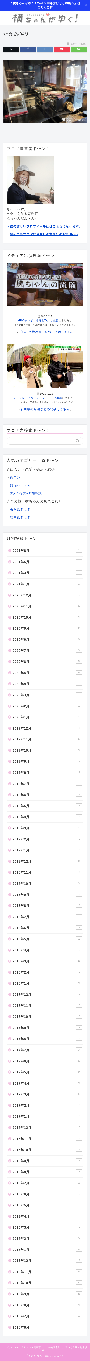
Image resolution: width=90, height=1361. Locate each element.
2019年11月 (46, 739)
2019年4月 (46, 817)
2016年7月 (46, 1183)
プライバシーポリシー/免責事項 (23, 1347)
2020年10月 (46, 617)
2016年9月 (46, 1161)
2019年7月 (46, 784)
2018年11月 (46, 872)
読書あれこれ (20, 517)
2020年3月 (46, 695)
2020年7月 (46, 651)
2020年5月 (46, 673)
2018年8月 (46, 906)
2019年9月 (46, 761)
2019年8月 (46, 772)
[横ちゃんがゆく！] (45, 21)
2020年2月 (46, 706)
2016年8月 (46, 1172)
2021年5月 (46, 562)
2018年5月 (46, 939)
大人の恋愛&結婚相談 (26, 493)
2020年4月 (46, 684)
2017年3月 (46, 1094)
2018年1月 (46, 983)
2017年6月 (46, 1061)
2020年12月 (46, 595)
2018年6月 (46, 928)
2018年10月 (46, 883)
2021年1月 (46, 584)
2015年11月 (46, 1272)
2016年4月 (46, 1216)
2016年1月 (46, 1250)
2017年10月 (46, 1017)
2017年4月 (46, 1083)
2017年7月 (46, 1050)
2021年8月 (46, 551)
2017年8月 (46, 1039)
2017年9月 (46, 1028)
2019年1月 (46, 850)
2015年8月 (46, 1305)
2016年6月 (46, 1194)
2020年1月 (46, 717)
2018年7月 (46, 917)
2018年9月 (46, 895)
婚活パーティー (22, 485)
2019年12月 (46, 728)
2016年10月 (46, 1150)
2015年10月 (46, 1283)
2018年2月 (46, 972)
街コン (15, 477)
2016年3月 (46, 1227)
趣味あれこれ (20, 509)
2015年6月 (46, 1327)
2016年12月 (46, 1127)
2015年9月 (46, 1294)
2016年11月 (46, 1139)
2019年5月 (46, 806)
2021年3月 (46, 573)
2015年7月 (46, 1316)
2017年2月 (46, 1105)
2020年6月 (46, 662)
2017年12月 (46, 994)
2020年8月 (46, 639)
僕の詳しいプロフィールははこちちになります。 (46, 226)
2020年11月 (46, 606)
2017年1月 (46, 1116)
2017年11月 (46, 1006)
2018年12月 (46, 861)
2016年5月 (46, 1205)
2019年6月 (46, 795)
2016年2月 (46, 1238)
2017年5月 (46, 1072)
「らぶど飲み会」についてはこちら (45, 332)
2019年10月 (46, 750)
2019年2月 (46, 839)
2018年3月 (46, 961)
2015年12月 (46, 1261)
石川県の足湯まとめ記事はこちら (45, 409)
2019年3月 (46, 828)
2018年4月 (46, 950)
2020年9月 (46, 628)
